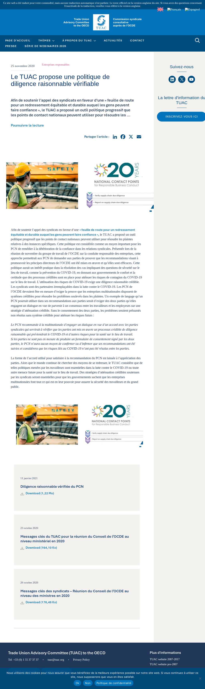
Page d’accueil (17, 40)
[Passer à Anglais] (160, 9)
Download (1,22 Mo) (40, 493)
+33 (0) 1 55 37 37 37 (26, 659)
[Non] (200, 678)
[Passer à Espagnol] (192, 9)
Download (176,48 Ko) (41, 602)
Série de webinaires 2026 (45, 46)
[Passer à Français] (174, 9)
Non (87, 683)
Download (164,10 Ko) (41, 548)
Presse (11, 46)
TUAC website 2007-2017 (165, 659)
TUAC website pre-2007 (164, 664)
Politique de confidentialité (113, 683)
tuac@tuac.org (56, 659)
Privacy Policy (81, 659)
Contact (137, 40)
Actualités (113, 40)
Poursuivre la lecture (27, 125)
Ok (77, 683)
